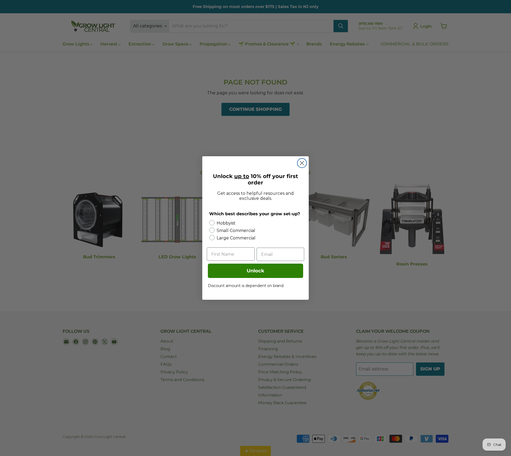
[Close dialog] (302, 163)
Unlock (255, 271)
